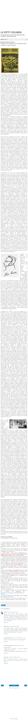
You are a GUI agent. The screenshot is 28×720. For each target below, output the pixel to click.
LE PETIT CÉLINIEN (11, 32)
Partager (3, 605)
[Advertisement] (14, 16)
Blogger (16, 718)
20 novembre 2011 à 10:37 (14, 626)
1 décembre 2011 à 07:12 (18, 645)
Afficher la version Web (14, 687)
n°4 (18, 564)
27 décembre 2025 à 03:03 (14, 657)
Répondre (6, 622)
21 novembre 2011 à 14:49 (19, 637)
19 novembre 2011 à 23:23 (12, 612)
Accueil (14, 685)
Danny (5, 612)
